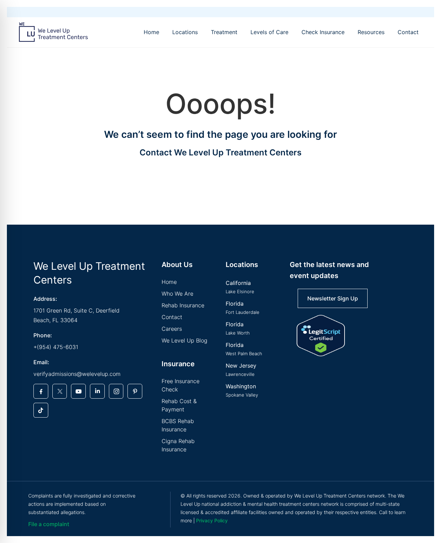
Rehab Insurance (183, 305)
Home (151, 32)
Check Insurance (323, 32)
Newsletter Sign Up (332, 298)
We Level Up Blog (184, 340)
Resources (371, 32)
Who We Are (177, 293)
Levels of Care (269, 32)
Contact (408, 32)
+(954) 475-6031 (55, 347)
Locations (185, 32)
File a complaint (48, 524)
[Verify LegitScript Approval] (321, 335)
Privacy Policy (212, 520)
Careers (172, 328)
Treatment (224, 32)
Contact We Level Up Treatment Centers (220, 152)
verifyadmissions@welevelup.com (77, 373)
